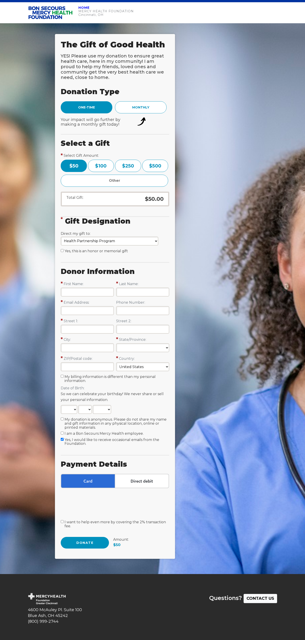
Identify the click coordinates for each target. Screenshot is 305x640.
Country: (127, 358)
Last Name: (128, 284)
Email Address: (76, 302)
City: (67, 339)
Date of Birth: (72, 388)
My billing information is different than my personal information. (110, 379)
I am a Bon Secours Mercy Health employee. (104, 434)
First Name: (74, 284)
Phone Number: (130, 302)
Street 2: (123, 321)
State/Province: (132, 339)
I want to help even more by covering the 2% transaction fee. (115, 524)
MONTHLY (140, 107)
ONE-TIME (86, 107)
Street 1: (71, 321)
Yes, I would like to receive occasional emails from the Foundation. (112, 442)
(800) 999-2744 (43, 621)
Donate (84, 543)
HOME (84, 8)
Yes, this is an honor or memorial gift (96, 251)
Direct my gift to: (75, 233)
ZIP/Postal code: (78, 358)
